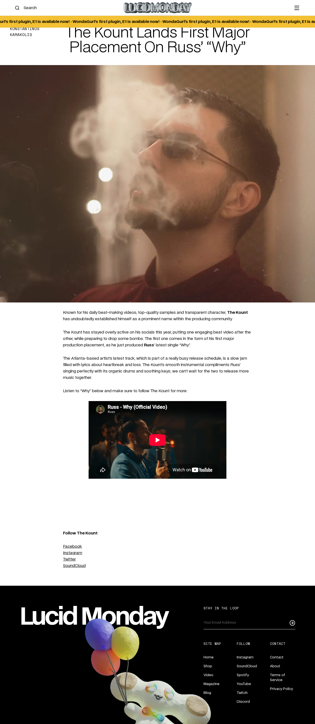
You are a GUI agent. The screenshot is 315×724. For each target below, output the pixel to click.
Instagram (72, 553)
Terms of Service (277, 677)
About (275, 666)
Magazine (212, 684)
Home (209, 657)
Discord (243, 702)
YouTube (244, 684)
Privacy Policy (281, 689)
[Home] (157, 8)
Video (208, 675)
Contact (277, 657)
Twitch (242, 693)
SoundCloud (74, 566)
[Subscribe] (292, 622)
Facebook (72, 546)
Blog (207, 693)
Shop (208, 666)
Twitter (69, 559)
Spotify (243, 675)
